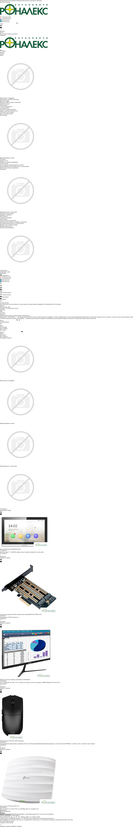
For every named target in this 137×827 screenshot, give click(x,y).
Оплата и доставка (30, 0)
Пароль (2, 305)
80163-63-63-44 (5, 21)
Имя (1, 311)
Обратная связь (21, 0)
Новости (14, 0)
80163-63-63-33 (5, 20)
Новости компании (5, 811)
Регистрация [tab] (3, 327)
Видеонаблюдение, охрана (22, 814)
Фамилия (2, 310)
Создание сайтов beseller (6, 822)
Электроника (50, 814)
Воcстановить (4, 336)
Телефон (2, 308)
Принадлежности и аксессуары (37, 814)
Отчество (2, 312)
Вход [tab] (1, 325)
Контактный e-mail (5, 307)
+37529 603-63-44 (6, 18)
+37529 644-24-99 (6, 17)
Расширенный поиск (5, 0)
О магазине (39, 0)
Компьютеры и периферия (7, 814)
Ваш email (3, 330)
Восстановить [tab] (4, 328)
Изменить (2, 314)
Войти (1, 333)
